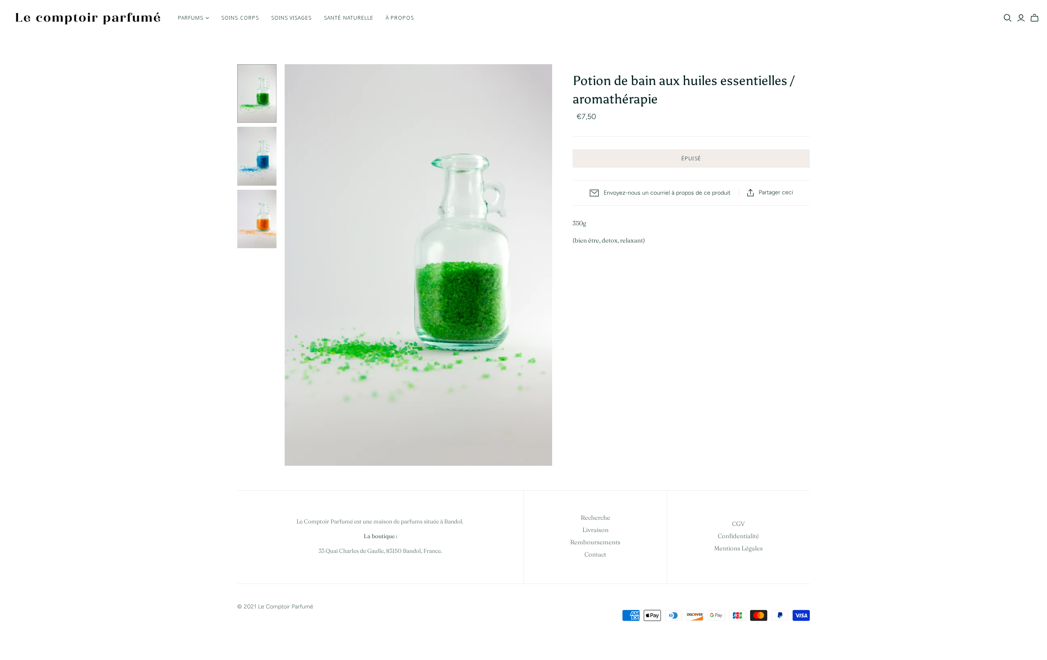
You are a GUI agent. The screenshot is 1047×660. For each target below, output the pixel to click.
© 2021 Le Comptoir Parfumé (275, 606)
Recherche (595, 517)
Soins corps (239, 17)
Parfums (190, 17)
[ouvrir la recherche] (1008, 18)
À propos (400, 17)
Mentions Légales (738, 548)
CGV (738, 524)
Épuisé (691, 158)
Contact (595, 554)
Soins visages (291, 17)
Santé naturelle (348, 17)
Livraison (595, 530)
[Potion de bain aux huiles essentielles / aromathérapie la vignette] (256, 93)
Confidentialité (738, 536)
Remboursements (595, 542)
